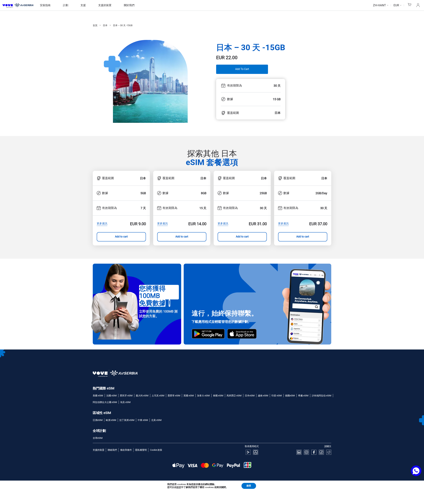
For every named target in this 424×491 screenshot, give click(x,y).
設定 (179, 487)
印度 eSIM (276, 395)
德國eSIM (290, 395)
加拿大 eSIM (203, 395)
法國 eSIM (111, 395)
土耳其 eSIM (158, 395)
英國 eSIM (189, 395)
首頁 (95, 25)
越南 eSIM (263, 395)
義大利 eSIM (142, 395)
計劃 (65, 5)
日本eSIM (250, 395)
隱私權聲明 (141, 450)
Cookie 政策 (156, 450)
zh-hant (379, 5)
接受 (248, 485)
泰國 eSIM (218, 395)
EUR (396, 5)
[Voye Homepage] (18, 5)
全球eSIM (98, 438)
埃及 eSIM (125, 402)
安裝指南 (45, 5)
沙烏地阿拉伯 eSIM (321, 395)
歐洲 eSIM (111, 420)
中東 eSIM (143, 420)
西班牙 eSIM (126, 395)
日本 (105, 25)
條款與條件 (126, 450)
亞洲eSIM (98, 420)
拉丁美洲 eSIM (126, 420)
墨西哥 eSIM (174, 395)
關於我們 (129, 5)
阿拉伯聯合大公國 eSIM (105, 402)
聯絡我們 (112, 450)
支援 (83, 5)
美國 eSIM (98, 395)
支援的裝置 (104, 5)
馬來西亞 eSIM (234, 395)
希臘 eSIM (303, 395)
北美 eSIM (156, 420)
